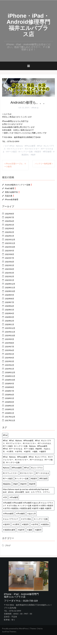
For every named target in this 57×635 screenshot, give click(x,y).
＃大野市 (15, 524)
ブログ (8, 545)
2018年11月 (10, 376)
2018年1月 (9, 413)
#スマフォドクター (15, 149)
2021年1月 (9, 280)
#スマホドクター (32, 149)
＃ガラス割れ (26, 519)
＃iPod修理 (20, 514)
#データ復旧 (11, 151)
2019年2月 (9, 365)
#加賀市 (37, 151)
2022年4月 (9, 228)
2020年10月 (10, 291)
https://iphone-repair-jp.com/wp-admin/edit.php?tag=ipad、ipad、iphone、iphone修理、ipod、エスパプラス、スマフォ (26, 490)
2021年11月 (10, 243)
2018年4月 (9, 402)
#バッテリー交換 (26, 151)
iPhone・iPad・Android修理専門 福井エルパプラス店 (31, 25)
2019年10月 (10, 335)
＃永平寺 (34, 524)
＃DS (5, 497)
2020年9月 (9, 295)
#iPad (12, 146)
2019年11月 (10, 332)
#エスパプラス (37, 468)
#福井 (33, 154)
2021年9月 (9, 250)
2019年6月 (9, 350)
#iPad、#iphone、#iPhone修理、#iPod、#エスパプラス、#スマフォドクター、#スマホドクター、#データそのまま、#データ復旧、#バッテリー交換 (28, 459)
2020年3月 (9, 317)
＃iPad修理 (13, 497)
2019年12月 (10, 328)
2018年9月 (9, 383)
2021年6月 (9, 262)
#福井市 (23, 484)
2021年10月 (10, 247)
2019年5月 (9, 354)
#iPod (39, 146)
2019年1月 (9, 369)
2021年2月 (9, 276)
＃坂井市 (6, 524)
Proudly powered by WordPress (15, 628)
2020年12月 (10, 284)
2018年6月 (9, 394)
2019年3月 (9, 361)
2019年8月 (9, 343)
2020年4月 (9, 313)
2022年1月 (9, 236)
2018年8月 (9, 387)
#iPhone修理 (30, 146)
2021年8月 (9, 254)
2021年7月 (9, 258)
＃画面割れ (45, 524)
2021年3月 (9, 273)
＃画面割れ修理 (9, 530)
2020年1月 (9, 324)
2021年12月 (10, 239)
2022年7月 (9, 217)
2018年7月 (9, 391)
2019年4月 (9, 358)
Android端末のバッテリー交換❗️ (18, 185)
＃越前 (29, 530)
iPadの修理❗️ (10, 188)
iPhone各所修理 (11, 199)
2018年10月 (10, 380)
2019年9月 (9, 339)
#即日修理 (47, 151)
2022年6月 (9, 221)
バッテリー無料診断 (43, 163)
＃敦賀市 (25, 524)
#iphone (19, 146)
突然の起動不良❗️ (12, 192)
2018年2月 (9, 409)
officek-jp (35, 108)
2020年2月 (9, 321)
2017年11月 (10, 420)
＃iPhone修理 (8, 514)
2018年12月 (10, 372)
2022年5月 (9, 225)
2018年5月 (9, 398)
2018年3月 (9, 406)
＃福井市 (20, 530)
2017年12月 (10, 417)
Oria (38, 628)
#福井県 (32, 484)
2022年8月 (9, 214)
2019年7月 (9, 346)
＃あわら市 (31, 514)
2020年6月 (9, 306)
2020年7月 (9, 302)
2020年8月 (9, 298)
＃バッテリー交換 (41, 519)
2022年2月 (9, 232)
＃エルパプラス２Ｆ (10, 519)
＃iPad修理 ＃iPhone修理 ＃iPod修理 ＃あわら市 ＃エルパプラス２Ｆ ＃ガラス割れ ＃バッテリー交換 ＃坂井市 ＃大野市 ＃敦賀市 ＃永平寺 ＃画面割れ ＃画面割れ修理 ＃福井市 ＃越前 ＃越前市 (28, 505)
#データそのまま (42, 473)
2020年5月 (9, 310)
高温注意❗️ (10, 196)
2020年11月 (10, 287)
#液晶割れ (7, 484)
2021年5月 (9, 265)
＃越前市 (38, 530)
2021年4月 (9, 269)
